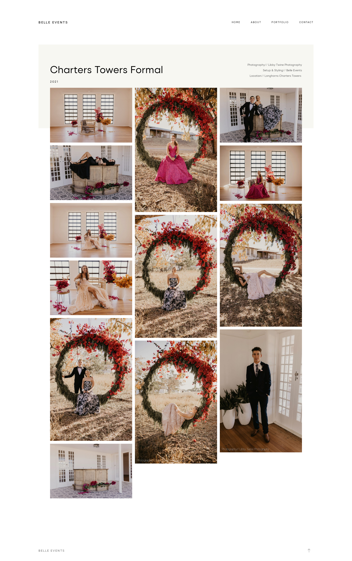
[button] (309, 550)
